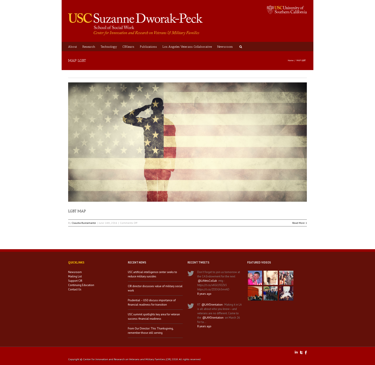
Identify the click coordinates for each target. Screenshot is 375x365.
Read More (298, 222)
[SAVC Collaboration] (286, 278)
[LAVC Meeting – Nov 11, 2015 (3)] (286, 293)
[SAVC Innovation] (270, 278)
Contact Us (74, 289)
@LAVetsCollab (207, 281)
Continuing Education (81, 285)
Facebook (306, 352)
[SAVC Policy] (255, 278)
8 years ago (204, 294)
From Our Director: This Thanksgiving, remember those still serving (150, 331)
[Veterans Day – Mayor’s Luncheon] (270, 293)
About (72, 47)
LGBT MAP (77, 211)
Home (290, 60)
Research (88, 47)
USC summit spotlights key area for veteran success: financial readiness (154, 317)
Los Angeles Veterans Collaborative (187, 47)
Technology (109, 47)
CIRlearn (128, 47)
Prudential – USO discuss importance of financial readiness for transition (152, 302)
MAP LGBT (301, 60)
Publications (148, 47)
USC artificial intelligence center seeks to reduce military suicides (152, 274)
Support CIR (75, 281)
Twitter (301, 352)
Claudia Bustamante (84, 222)
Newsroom (225, 47)
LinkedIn (296, 352)
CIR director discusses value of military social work (155, 288)
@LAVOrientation (212, 304)
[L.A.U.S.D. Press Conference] (255, 293)
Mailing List (75, 276)
